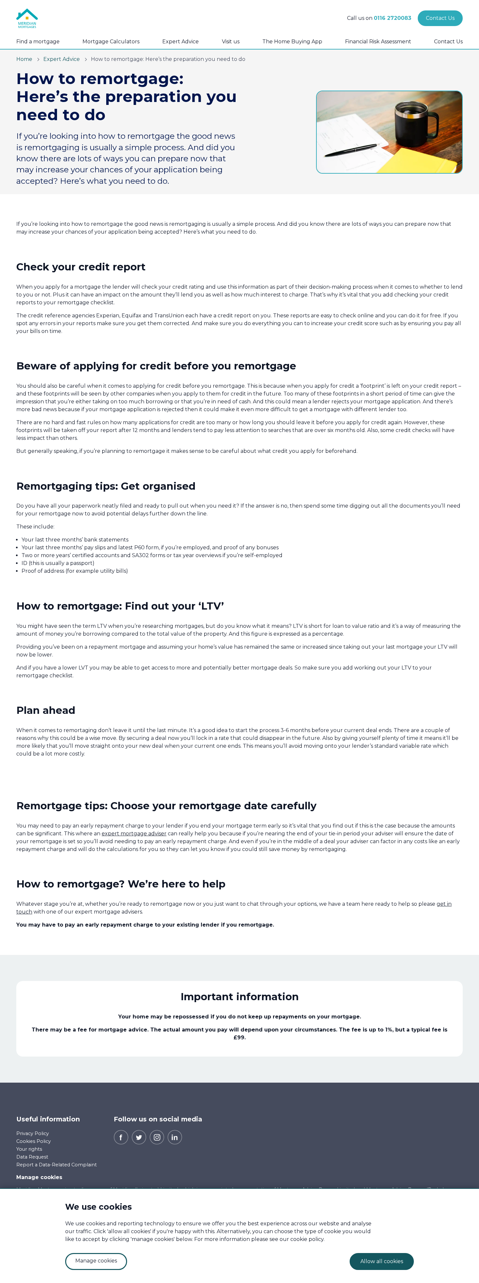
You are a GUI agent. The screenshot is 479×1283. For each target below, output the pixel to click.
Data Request (32, 1157)
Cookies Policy (33, 1141)
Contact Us (448, 41)
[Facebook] (121, 1136)
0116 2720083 (392, 18)
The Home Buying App (292, 41)
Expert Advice (180, 41)
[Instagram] (157, 1136)
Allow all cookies (381, 1261)
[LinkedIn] (174, 1136)
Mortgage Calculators (110, 41)
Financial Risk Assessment (378, 41)
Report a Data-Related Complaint (56, 1165)
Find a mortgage (38, 41)
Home (24, 59)
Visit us (231, 41)
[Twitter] (139, 1136)
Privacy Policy (32, 1133)
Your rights (29, 1149)
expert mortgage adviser (134, 833)
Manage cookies (39, 1177)
